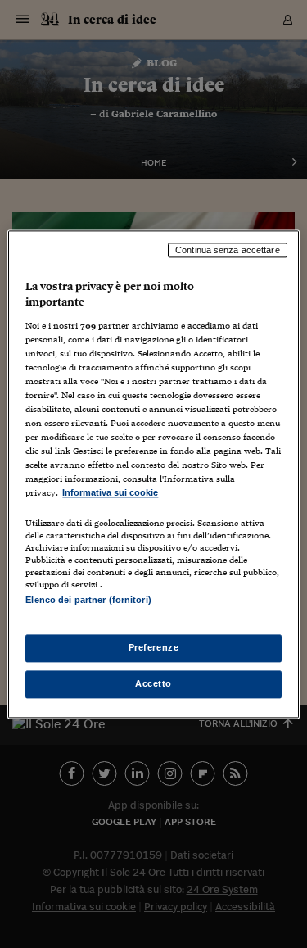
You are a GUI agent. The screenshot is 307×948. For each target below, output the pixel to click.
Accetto (153, 683)
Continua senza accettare (227, 250)
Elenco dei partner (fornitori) (88, 600)
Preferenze (154, 647)
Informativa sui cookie (110, 493)
